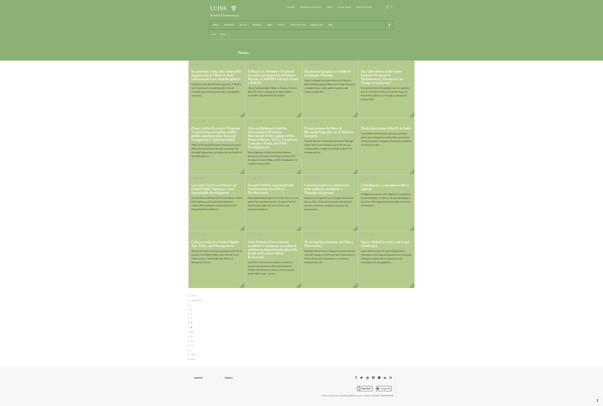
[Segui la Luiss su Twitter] (362, 378)
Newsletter (316, 25)
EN (387, 7)
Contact (198, 378)
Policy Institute (297, 25)
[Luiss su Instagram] (373, 378)
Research (257, 25)
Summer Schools (344, 7)
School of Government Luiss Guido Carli (227, 13)
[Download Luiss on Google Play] (384, 388)
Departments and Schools (310, 7)
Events (281, 25)
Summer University (364, 7)
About (215, 25)
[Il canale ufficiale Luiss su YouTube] (367, 378)
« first (194, 296)
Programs (229, 25)
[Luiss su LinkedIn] (385, 378)
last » (193, 359)
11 (191, 336)
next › (194, 355)
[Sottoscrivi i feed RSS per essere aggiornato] (391, 378)
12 (192, 341)
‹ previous (196, 300)
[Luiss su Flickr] (379, 378)
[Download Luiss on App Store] (365, 388)
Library (329, 7)
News (269, 25)
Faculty (243, 25)
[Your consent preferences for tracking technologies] (597, 400)
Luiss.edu (291, 7)
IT (392, 7)
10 (192, 332)
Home (213, 34)
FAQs (330, 25)
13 (192, 345)
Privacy (229, 378)
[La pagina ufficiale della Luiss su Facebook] (356, 378)
